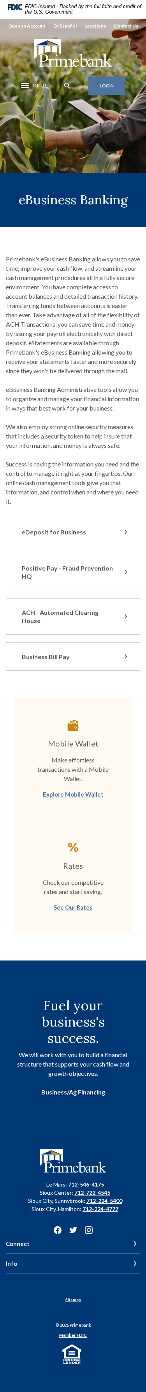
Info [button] (11, 1263)
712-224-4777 (100, 1209)
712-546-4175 (86, 1184)
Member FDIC (73, 1335)
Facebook (58, 1230)
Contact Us (126, 26)
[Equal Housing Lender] (73, 1352)
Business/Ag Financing (73, 1092)
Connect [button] (18, 1243)
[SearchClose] (67, 85)
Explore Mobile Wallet (73, 794)
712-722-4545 (92, 1192)
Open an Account (27, 26)
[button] (73, 532)
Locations (95, 26)
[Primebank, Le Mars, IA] (73, 53)
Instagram (89, 1230)
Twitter (73, 1230)
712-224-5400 (104, 1200)
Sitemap (73, 1299)
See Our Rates (73, 907)
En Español (65, 26)
